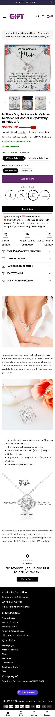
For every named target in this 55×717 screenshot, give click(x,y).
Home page (8, 645)
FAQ (4, 671)
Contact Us (7, 662)
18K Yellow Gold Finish (38, 158)
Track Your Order (10, 667)
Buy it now (27, 209)
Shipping (22, 132)
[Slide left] (5, 103)
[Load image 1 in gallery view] (14, 103)
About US (6, 658)
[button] (4, 16)
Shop (4, 654)
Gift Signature (18, 701)
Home (7, 33)
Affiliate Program (10, 649)
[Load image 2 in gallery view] (27, 103)
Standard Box (10, 170)
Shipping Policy (9, 626)
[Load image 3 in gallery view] (40, 103)
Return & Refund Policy (13, 631)
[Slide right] (50, 103)
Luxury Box (27, 170)
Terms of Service (10, 622)
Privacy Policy (8, 618)
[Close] (51, 2)
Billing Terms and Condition (15, 635)
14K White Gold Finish (14, 158)
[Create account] (43, 16)
